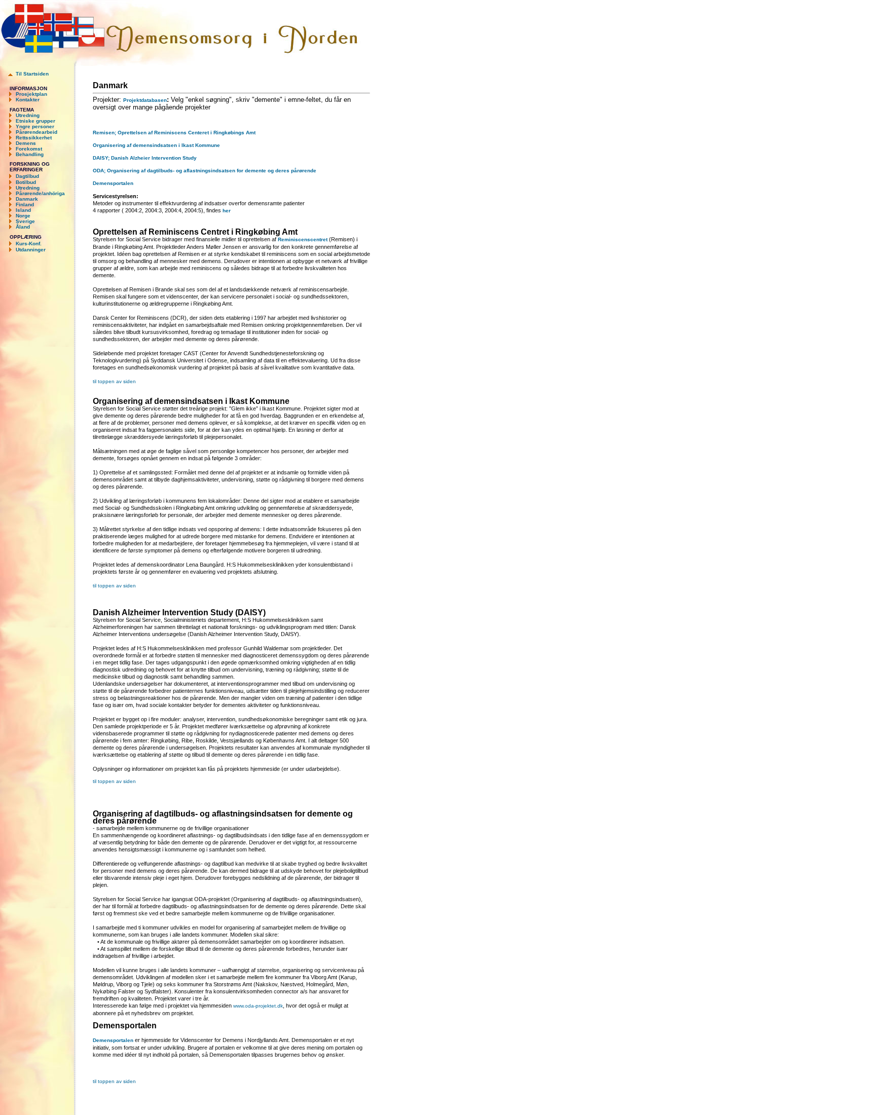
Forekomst (29, 149)
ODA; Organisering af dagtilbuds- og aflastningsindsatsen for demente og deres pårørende (204, 170)
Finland (25, 204)
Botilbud (26, 182)
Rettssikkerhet (34, 137)
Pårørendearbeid (36, 132)
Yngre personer (35, 126)
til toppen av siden (114, 381)
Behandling (30, 154)
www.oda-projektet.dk (258, 1006)
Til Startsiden (32, 74)
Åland (23, 227)
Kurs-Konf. (28, 243)
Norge (23, 215)
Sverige (25, 221)
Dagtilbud (27, 176)
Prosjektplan (31, 94)
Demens (26, 143)
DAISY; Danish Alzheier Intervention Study (145, 158)
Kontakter (28, 99)
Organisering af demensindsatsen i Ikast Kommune (156, 145)
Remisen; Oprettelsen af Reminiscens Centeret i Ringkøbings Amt (174, 132)
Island (23, 210)
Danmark (27, 199)
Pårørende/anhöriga (40, 193)
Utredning (28, 115)
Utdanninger (31, 249)
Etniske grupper (35, 121)
